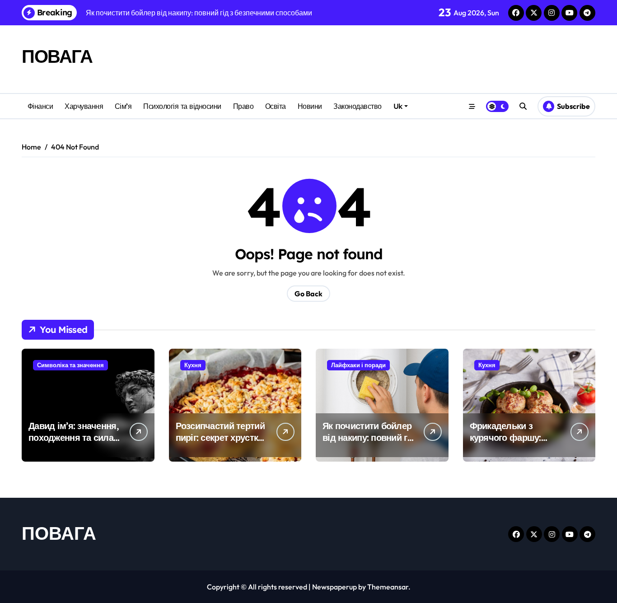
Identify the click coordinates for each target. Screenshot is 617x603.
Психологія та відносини (182, 106)
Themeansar (387, 586)
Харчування (84, 106)
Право (243, 106)
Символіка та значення (70, 365)
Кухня (192, 365)
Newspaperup (334, 586)
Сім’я (123, 106)
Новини (310, 106)
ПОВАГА (57, 56)
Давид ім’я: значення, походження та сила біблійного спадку (73, 437)
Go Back (308, 293)
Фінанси (40, 106)
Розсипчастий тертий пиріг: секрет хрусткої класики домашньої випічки (221, 443)
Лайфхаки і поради (358, 365)
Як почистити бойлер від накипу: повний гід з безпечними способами (369, 443)
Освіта (275, 106)
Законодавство (357, 106)
